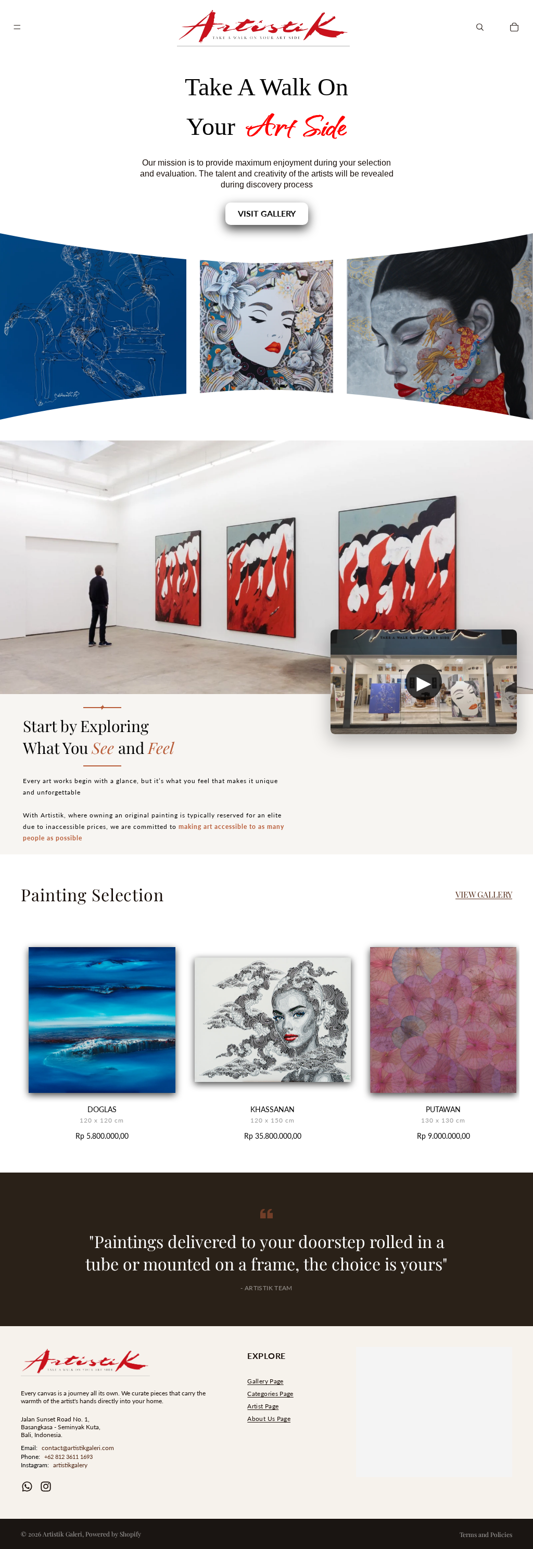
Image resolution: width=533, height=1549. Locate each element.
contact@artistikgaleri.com (78, 1448)
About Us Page (268, 1418)
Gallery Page (265, 1381)
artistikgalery (70, 1465)
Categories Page (270, 1393)
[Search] (479, 27)
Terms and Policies (486, 1534)
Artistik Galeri (62, 1534)
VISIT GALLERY (267, 213)
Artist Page (262, 1406)
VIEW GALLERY (483, 894)
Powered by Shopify (113, 1534)
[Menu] (17, 27)
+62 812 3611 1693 (68, 1456)
